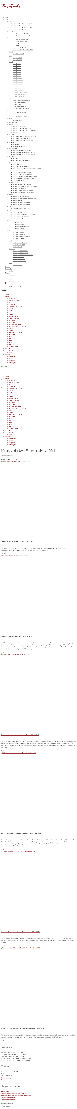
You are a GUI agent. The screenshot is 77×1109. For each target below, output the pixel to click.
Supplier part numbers (8, 1099)
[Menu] (1, 379)
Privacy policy (5, 1091)
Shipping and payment (8, 1097)
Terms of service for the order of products (13, 1093)
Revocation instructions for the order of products (16, 1095)
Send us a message (6, 1078)
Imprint (3, 1080)
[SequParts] (38, 8)
